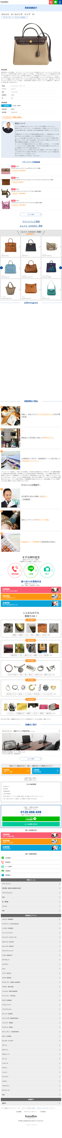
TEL (51, 2)
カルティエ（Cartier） (8, 942)
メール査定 (8, 866)
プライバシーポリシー (30, 1112)
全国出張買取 (37, 771)
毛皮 (3, 1095)
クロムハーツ (5, 1054)
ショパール (5, 1063)
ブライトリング (6, 1005)
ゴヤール (4, 1045)
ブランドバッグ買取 (31, 221)
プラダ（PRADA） (7, 978)
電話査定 (7, 862)
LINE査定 (8, 858)
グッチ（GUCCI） (7, 973)
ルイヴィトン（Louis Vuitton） (10, 924)
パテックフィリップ (7, 951)
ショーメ (4, 1072)
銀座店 (4, 1103)
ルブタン (4, 1081)
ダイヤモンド (5, 960)
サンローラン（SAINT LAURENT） (11, 982)
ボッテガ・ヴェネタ (7, 1041)
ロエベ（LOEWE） (7, 1036)
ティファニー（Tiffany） (9, 996)
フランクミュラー (7, 1009)
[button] (1, 267)
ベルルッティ (5, 1086)
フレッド (4, 1059)
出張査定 (7, 871)
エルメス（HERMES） (20, 17)
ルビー (4, 969)
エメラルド (5, 964)
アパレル (4, 906)
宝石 (3, 897)
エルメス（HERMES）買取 (31, 226)
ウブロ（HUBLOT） (7, 955)
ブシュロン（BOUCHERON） (10, 991)
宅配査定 (7, 875)
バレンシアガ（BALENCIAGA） (10, 1018)
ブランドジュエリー (7, 893)
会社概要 (18, 1112)
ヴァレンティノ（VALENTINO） (11, 1032)
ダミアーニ (5, 1050)
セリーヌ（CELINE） (7, 1014)
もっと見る (31, 759)
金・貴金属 (5, 902)
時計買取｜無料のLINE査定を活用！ (12, 888)
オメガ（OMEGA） (7, 1000)
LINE (55, 2)
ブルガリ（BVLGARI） (8, 987)
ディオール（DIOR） (7, 1027)
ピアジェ (4, 1068)
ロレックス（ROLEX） (8, 946)
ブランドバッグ (7, 17)
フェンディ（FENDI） (8, 1023)
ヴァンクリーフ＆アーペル (9, 937)
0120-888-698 (31, 812)
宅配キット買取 (7, 771)
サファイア (5, 1077)
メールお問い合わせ (31, 824)
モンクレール (5, 1090)
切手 (3, 911)
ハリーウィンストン (7, 933)
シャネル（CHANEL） (8, 928)
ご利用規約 (42, 1112)
